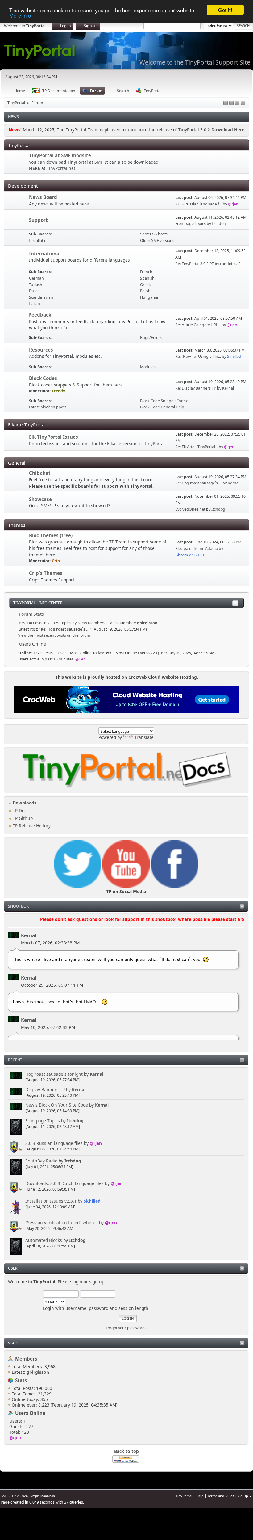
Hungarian (150, 297)
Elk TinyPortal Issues (53, 437)
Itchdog (75, 1121)
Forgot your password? (126, 1328)
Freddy (58, 391)
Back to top (126, 1451)
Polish (145, 290)
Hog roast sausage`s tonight (54, 1074)
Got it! (225, 10)
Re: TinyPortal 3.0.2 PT (194, 263)
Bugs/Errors (151, 337)
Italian (34, 303)
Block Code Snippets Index (164, 400)
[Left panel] (225, 103)
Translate (144, 737)
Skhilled (92, 1201)
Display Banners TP (45, 1089)
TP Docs (20, 810)
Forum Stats (31, 614)
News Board (43, 197)
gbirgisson (147, 623)
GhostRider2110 (189, 555)
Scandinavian (41, 297)
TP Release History (31, 826)
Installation (39, 240)
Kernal (28, 935)
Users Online (30, 1413)
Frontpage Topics (42, 1121)
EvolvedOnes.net (190, 509)
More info (20, 15)
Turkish (35, 284)
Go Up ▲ (245, 1495)
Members (26, 1359)
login (77, 1282)
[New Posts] (17, 201)
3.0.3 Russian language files (54, 1143)
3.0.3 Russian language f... (198, 204)
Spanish (147, 278)
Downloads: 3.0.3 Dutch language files (64, 1183)
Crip (56, 560)
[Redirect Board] (17, 162)
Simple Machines (42, 1496)
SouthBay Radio (41, 1161)
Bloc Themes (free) (51, 535)
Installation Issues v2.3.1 (51, 1201)
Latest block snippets (47, 407)
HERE (34, 168)
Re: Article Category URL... (198, 324)
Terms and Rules (221, 1495)
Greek (145, 284)
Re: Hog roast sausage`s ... (198, 483)
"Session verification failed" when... (61, 1223)
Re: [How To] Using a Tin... (198, 356)
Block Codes (43, 378)
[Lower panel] (237, 103)
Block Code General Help (162, 407)
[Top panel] (231, 103)
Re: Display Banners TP (195, 388)
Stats (13, 1343)
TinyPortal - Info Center (38, 602)
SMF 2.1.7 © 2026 (14, 1496)
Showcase (40, 499)
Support (38, 220)
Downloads (23, 803)
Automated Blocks (43, 1240)
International (45, 254)
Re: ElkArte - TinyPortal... (196, 446)
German (36, 278)
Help (200, 1495)
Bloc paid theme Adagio (196, 548)
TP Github (22, 818)
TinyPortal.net (61, 168)
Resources (41, 350)
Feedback (40, 315)
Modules (148, 366)
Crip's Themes (45, 573)
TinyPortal (184, 1495)
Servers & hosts (154, 234)
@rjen (96, 1143)
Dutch (34, 290)
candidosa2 (230, 263)
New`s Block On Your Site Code (56, 1105)
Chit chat (40, 473)
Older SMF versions (157, 240)
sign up (96, 1282)
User (13, 1268)
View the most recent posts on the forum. (54, 635)
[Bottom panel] (243, 103)
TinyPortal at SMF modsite (60, 155)
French (146, 271)
